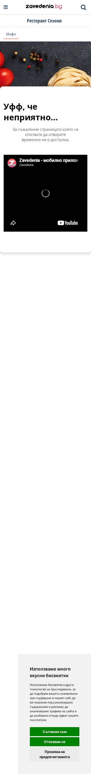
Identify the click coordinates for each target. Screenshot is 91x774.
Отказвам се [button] (54, 742)
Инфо (11, 33)
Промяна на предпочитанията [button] (55, 754)
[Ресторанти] (44, 7)
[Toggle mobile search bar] (83, 7)
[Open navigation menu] (6, 7)
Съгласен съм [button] (55, 732)
